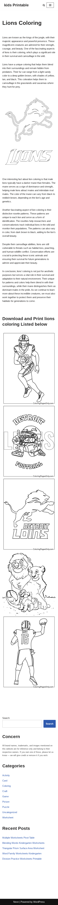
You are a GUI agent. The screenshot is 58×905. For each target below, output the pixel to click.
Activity (6, 775)
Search (6, 718)
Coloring (6, 786)
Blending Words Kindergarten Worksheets (23, 843)
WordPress (39, 902)
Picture (5, 801)
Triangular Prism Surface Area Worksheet (23, 848)
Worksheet (7, 817)
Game (5, 796)
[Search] (44, 5)
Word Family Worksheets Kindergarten (21, 853)
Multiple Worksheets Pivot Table (18, 837)
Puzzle (5, 807)
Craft (4, 791)
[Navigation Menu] (50, 5)
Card (4, 780)
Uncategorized (9, 812)
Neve (16, 902)
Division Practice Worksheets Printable (22, 858)
